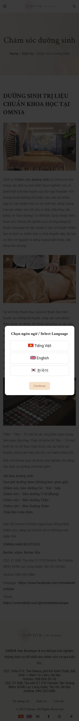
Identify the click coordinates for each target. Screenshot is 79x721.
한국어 (42, 370)
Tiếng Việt (42, 345)
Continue (39, 386)
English (42, 358)
